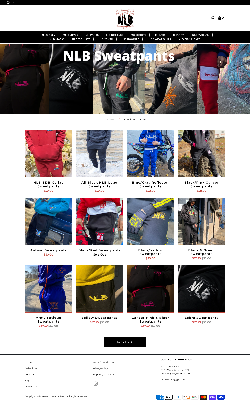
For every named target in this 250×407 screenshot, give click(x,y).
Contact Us (31, 386)
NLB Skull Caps (189, 39)
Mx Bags (160, 34)
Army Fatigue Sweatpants (48, 288)
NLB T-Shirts (81, 39)
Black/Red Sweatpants (99, 221)
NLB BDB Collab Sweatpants (48, 153)
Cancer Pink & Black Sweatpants (150, 288)
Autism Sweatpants (48, 221)
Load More (125, 341)
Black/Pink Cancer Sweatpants (201, 153)
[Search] (212, 17)
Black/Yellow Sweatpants (150, 221)
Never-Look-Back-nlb (54, 396)
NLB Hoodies (130, 39)
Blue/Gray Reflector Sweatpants (150, 153)
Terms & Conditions (103, 362)
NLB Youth (105, 39)
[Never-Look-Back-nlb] (125, 19)
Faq (27, 380)
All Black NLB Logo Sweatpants (99, 153)
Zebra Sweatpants (201, 288)
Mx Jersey (48, 34)
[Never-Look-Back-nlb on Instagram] (9, 2)
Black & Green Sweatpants (201, 221)
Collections (31, 368)
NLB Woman (200, 34)
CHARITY (179, 34)
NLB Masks (57, 39)
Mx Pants (92, 34)
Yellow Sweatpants (99, 288)
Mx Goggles (114, 34)
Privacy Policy (100, 368)
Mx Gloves (70, 34)
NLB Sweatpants (159, 39)
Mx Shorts (138, 34)
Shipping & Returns (103, 374)
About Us (30, 374)
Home (28, 362)
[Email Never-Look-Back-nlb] (14, 2)
